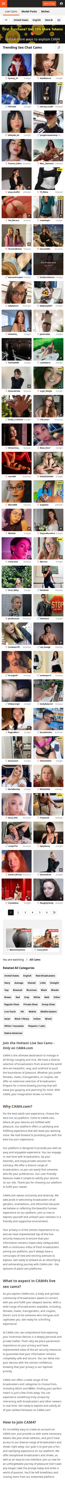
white (37, 997)
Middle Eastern (48, 1011)
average (18, 982)
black (44, 990)
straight (54, 982)
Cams (35, 959)
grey (26, 997)
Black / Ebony (22, 1018)
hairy (7, 982)
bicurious (32, 990)
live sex (13, 1118)
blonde (55, 990)
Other (57, 997)
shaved (32, 982)
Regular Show (11, 1004)
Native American (13, 1033)
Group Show (48, 1004)
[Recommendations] (59, 20)
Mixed (48, 1018)
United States (21, 20)
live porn (14, 1139)
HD (22, 1011)
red (18, 997)
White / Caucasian (14, 1025)
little (43, 982)
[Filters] (6, 20)
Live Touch (10, 1011)
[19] (54, 912)
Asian (7, 1018)
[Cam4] (19, 3)
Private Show (30, 1004)
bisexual (17, 990)
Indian (37, 1018)
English (37, 20)
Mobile (32, 1011)
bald (46, 997)
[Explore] (3, 3)
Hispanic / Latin (36, 1025)
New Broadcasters (45, 975)
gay (7, 990)
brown (7, 997)
